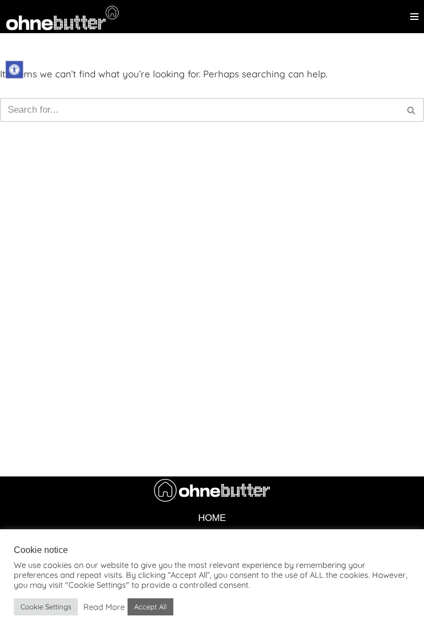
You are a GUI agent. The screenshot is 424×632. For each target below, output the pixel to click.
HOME (212, 518)
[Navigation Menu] (414, 16)
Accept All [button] (150, 606)
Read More (104, 607)
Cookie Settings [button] (45, 606)
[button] (14, 69)
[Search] (411, 110)
